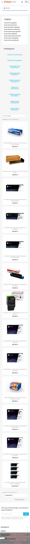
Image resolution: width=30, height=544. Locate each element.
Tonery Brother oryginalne (12, 27)
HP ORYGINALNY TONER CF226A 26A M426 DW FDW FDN (15, 341)
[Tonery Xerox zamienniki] (14, 106)
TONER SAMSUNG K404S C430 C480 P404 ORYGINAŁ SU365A (15, 398)
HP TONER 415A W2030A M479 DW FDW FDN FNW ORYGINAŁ (15, 200)
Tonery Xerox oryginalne (11, 38)
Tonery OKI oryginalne (10, 34)
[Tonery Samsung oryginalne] (14, 78)
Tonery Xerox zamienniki (11, 40)
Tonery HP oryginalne (10, 23)
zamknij (2, 538)
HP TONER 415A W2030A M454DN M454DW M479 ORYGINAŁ (15, 256)
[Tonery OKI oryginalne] (14, 85)
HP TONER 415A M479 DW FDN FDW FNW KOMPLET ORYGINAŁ (15, 483)
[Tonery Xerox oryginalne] (14, 99)
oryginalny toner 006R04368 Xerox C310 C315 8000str (15, 313)
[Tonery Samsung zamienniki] (14, 92)
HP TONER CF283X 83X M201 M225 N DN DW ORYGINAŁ (15, 228)
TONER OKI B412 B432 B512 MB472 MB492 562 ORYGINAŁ (15, 285)
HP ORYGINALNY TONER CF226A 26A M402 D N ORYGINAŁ (15, 370)
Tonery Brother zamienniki (12, 29)
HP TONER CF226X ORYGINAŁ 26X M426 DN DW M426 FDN (15, 454)
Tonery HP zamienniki (10, 25)
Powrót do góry (20, 500)
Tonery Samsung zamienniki (12, 36)
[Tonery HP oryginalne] (14, 53)
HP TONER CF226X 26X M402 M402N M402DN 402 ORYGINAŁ (15, 426)
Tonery (7, 19)
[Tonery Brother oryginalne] (14, 64)
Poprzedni (7, 495)
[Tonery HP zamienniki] (14, 58)
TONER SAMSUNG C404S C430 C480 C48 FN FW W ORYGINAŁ (15, 143)
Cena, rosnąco (15, 116)
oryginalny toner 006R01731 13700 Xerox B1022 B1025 (15, 172)
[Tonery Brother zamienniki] (14, 71)
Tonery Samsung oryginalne (12, 31)
